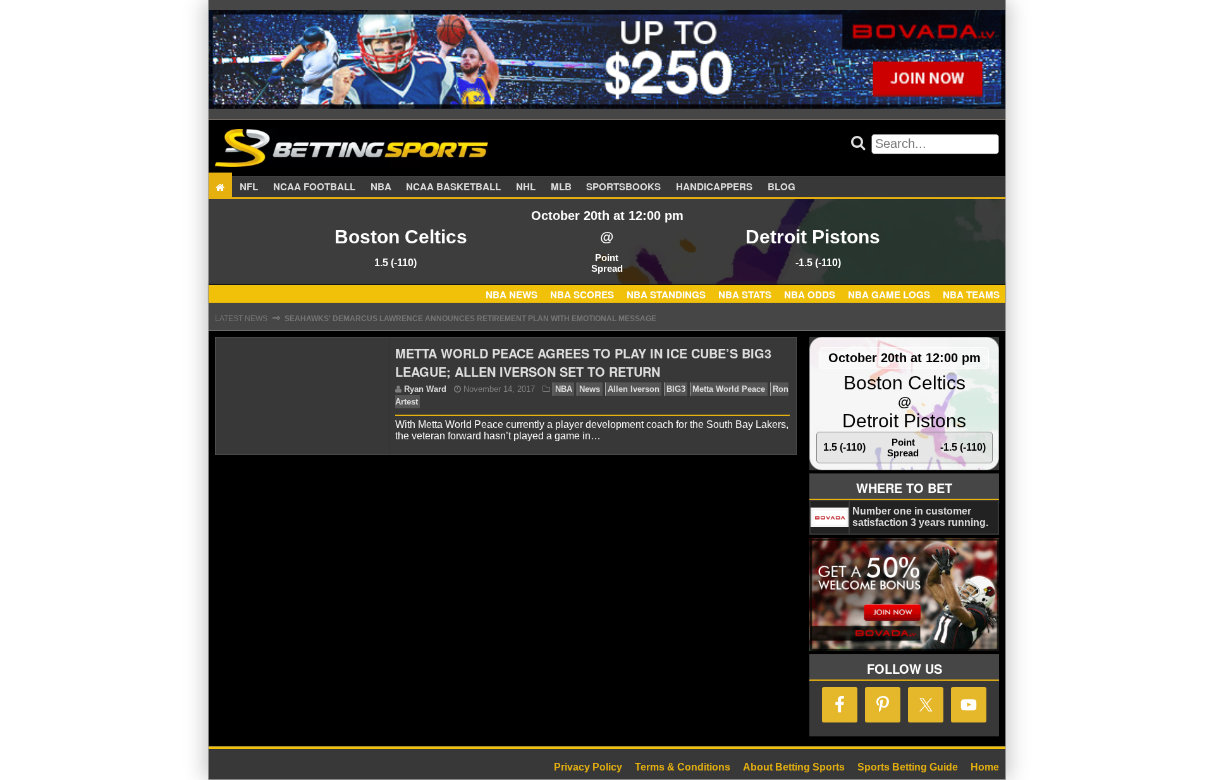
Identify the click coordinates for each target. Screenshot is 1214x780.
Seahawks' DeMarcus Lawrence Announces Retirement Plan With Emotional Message (470, 318)
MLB (561, 187)
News (589, 389)
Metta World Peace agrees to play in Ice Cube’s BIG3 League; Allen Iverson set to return (583, 362)
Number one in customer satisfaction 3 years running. (920, 517)
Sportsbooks (623, 187)
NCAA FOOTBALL (314, 187)
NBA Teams (971, 295)
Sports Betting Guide (907, 767)
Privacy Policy (588, 767)
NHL (526, 187)
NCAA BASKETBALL (453, 187)
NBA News (511, 295)
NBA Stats (744, 295)
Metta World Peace (728, 389)
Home (985, 767)
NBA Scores (582, 295)
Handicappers (714, 187)
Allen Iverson (633, 389)
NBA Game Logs (889, 295)
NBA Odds (809, 295)
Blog (781, 187)
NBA (381, 187)
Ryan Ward (425, 389)
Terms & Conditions (682, 767)
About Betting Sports (794, 767)
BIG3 (675, 389)
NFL (249, 187)
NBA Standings (666, 295)
